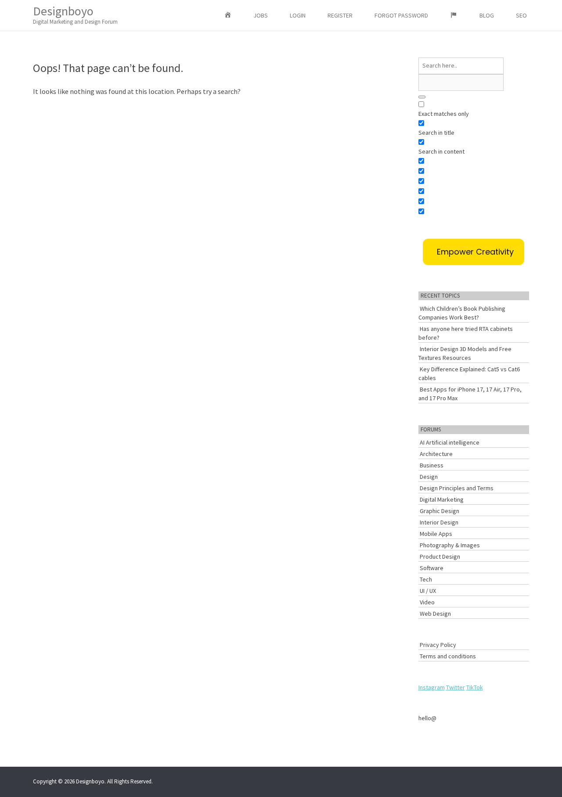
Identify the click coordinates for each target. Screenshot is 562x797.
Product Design (440, 556)
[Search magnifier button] (421, 97)
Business (431, 465)
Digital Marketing (442, 499)
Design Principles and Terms (457, 488)
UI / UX (428, 591)
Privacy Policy (438, 645)
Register (340, 15)
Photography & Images (450, 545)
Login (298, 15)
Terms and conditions (448, 656)
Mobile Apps (436, 534)
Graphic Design (439, 511)
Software (431, 568)
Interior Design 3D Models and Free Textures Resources (465, 353)
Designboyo (75, 14)
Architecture (436, 454)
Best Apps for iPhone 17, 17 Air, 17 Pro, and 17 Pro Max (470, 393)
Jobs (260, 15)
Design (429, 477)
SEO (521, 15)
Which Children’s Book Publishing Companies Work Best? (461, 313)
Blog (486, 15)
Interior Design (439, 522)
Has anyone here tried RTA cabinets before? (465, 333)
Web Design (435, 613)
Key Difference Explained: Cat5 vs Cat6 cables (469, 373)
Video (427, 602)
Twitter (455, 687)
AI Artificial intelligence (449, 442)
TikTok (474, 687)
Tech (426, 579)
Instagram (431, 687)
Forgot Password (401, 15)
